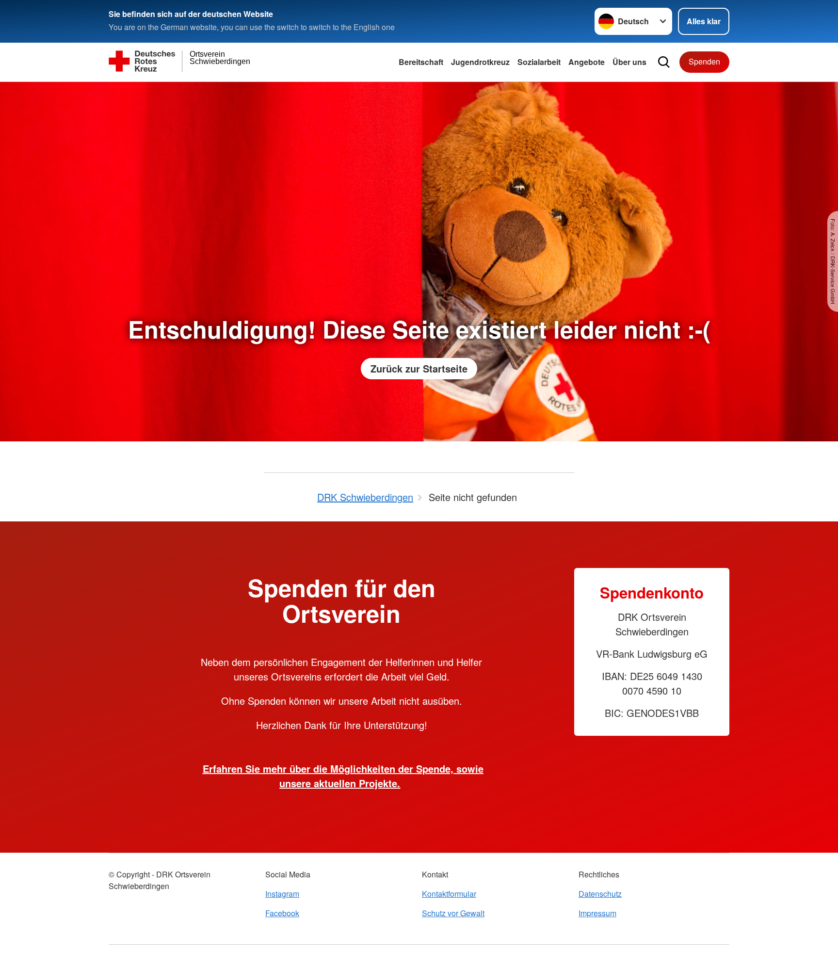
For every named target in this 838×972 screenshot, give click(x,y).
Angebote (586, 61)
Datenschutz (600, 893)
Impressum (597, 913)
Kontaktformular (449, 893)
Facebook (282, 913)
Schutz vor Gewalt (453, 913)
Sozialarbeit (539, 61)
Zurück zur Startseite (419, 368)
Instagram (282, 893)
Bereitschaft (421, 61)
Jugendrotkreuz (480, 61)
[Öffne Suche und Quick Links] (664, 62)
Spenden (704, 61)
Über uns (629, 61)
